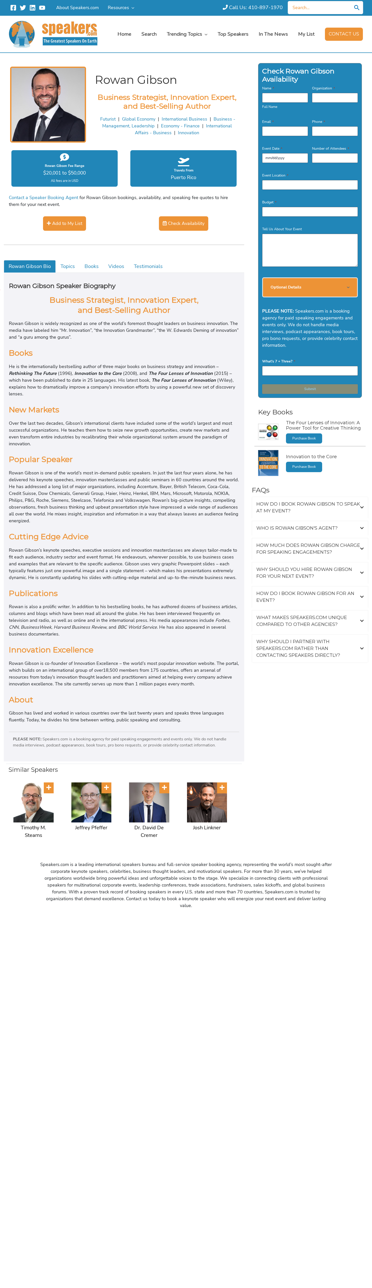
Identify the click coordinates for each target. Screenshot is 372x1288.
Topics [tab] (67, 266)
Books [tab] (92, 266)
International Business (184, 119)
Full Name (269, 107)
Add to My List (66, 223)
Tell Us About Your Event (282, 229)
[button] (131, 8)
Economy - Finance (180, 126)
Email (268, 121)
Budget (269, 202)
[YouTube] (42, 7)
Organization (323, 88)
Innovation (188, 133)
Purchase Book (304, 438)
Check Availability (185, 223)
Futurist (108, 119)
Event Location (275, 175)
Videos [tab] (116, 266)
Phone (318, 121)
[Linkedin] (32, 7)
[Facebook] (13, 7)
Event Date (272, 148)
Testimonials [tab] (148, 266)
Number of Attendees (330, 148)
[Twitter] (22, 7)
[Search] (356, 7)
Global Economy (138, 119)
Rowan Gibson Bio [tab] (30, 266)
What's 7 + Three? (278, 361)
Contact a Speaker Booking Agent (43, 198)
